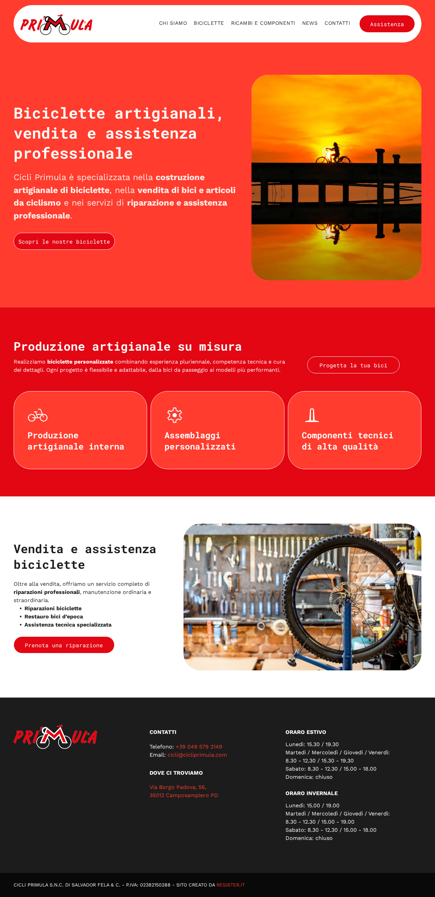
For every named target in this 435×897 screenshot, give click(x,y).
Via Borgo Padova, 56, (178, 787)
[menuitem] (173, 23)
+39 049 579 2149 (199, 746)
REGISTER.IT (230, 884)
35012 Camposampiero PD (184, 795)
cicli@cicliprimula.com (197, 755)
